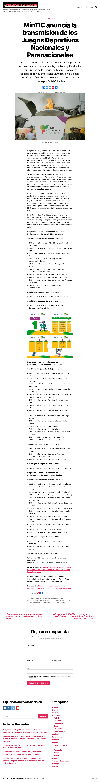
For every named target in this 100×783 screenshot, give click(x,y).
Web (28, 668)
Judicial (55, 734)
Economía (56, 740)
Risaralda (48, 602)
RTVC (53, 602)
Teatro (56, 753)
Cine (56, 747)
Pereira (62, 600)
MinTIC (58, 600)
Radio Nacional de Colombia (38, 602)
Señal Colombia (60, 602)
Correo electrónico (56, 660)
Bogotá (55, 710)
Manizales (42, 600)
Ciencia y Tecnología (60, 761)
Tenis (56, 726)
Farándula (58, 750)
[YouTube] (17, 708)
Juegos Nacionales (53, 598)
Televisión (58, 755)
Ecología (55, 764)
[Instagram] (9, 708)
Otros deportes (60, 731)
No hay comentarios (60, 92)
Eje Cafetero (43, 598)
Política (55, 742)
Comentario (31, 645)
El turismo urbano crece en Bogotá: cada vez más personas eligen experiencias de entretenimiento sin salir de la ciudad (23, 760)
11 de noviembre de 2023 (43, 92)
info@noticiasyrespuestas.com (34, 778)
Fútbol (56, 718)
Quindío (67, 600)
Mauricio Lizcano (50, 600)
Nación (55, 707)
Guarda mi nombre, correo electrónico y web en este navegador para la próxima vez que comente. (50, 677)
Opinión (55, 766)
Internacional (57, 737)
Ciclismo (57, 721)
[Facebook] (43, 87)
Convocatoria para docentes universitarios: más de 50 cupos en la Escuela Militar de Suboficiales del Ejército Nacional (24, 738)
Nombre (30, 660)
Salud (54, 758)
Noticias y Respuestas (16, 778)
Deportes (50, 18)
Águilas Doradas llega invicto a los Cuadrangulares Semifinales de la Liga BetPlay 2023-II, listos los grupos (49, 569)
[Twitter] (13, 708)
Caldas (37, 598)
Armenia (32, 598)
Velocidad (58, 729)
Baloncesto (58, 723)
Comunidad (56, 713)
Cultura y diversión (59, 745)
